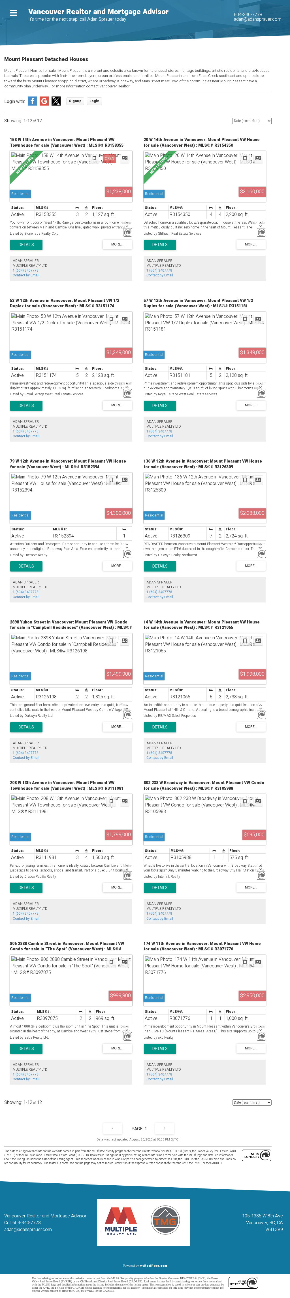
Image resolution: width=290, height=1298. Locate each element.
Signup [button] (75, 101)
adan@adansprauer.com (258, 19)
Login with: (14, 101)
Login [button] (94, 101)
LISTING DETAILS (26, 245)
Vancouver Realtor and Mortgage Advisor (98, 12)
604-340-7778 (248, 14)
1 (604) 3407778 (26, 270)
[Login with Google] (44, 104)
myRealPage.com (153, 1265)
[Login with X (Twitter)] (56, 104)
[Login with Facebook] (32, 104)
